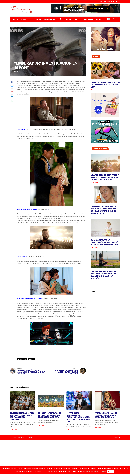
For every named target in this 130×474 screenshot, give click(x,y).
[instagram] (119, 1)
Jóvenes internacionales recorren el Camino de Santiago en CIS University (22, 416)
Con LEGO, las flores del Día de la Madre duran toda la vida (105, 84)
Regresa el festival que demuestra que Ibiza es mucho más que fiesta (49, 415)
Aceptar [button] (110, 471)
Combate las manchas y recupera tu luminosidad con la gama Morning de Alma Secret (104, 209)
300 (47, 209)
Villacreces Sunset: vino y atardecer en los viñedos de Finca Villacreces (105, 177)
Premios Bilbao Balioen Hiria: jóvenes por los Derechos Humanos (106, 415)
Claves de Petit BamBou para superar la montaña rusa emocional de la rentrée (104, 275)
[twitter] (116, 1)
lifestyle (31, 359)
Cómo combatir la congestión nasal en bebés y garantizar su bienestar (105, 242)
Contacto (117, 437)
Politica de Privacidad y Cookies (95, 471)
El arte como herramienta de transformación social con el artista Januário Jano (78, 417)
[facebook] (113, 1)
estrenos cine (22, 359)
